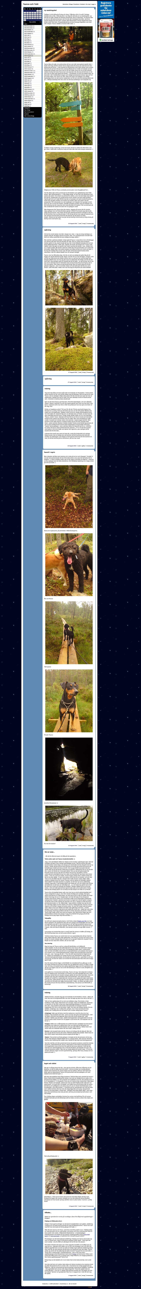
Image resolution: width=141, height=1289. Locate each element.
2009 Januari (28, 91)
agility (83, 445)
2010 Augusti (28, 55)
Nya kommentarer (29, 112)
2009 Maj (27, 83)
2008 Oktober (28, 96)
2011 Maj (26, 39)
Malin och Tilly (82, 921)
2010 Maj (27, 61)
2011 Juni (27, 37)
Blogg (70, 4)
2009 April (27, 85)
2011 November (28, 27)
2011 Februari (28, 44)
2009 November (28, 72)
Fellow (74, 1254)
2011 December (28, 26)
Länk (80, 223)
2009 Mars (27, 87)
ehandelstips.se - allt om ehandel (68, 1283)
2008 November (28, 95)
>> (40, 22)
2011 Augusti (28, 33)
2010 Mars (27, 65)
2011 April (27, 40)
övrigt (83, 223)
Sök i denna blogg (29, 115)
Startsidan (65, 4)
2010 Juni (27, 59)
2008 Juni (27, 104)
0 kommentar (90, 223)
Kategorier (27, 108)
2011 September (28, 31)
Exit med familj (55, 1236)
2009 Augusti (28, 78)
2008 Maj (27, 106)
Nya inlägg (27, 110)
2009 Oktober (28, 74)
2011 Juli (27, 35)
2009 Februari (28, 89)
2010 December (28, 48)
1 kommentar (89, 445)
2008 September (28, 98)
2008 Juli (27, 102)
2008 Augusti (28, 100)
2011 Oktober (28, 29)
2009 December (28, 70)
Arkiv (25, 24)
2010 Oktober (28, 52)
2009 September (28, 76)
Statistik (26, 114)
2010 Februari (28, 67)
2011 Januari (28, 46)
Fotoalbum (76, 4)
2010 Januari (28, 68)
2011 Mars (27, 42)
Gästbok (82, 4)
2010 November (28, 50)
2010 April (27, 63)
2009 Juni (27, 81)
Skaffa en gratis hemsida (80, 1286)
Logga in (93, 4)
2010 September (28, 54)
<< (24, 22)
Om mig (88, 4)
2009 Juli (27, 80)
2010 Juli (27, 57)
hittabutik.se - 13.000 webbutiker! (50, 1283)
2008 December (28, 93)
